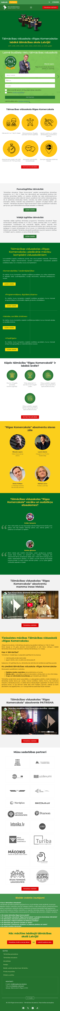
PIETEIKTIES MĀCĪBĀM (30, 167)
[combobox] (7, 80)
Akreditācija (7, 961)
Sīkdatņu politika (8, 975)
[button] (58, 76)
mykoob (4, 2)
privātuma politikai (18, 92)
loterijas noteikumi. (24, 101)
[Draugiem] (37, 1008)
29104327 (21, 986)
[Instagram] (33, 1008)
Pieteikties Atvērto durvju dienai (19, 942)
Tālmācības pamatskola (10, 954)
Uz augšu (30, 998)
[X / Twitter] (28, 1008)
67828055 (55, 2)
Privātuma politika (9, 971)
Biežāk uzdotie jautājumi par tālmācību (15, 968)
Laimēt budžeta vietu (44, 942)
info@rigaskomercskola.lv (19, 984)
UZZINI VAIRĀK (30, 210)
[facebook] (23, 1008)
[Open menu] (31, 7)
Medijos (5, 964)
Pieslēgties (13, 2)
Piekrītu (16, 92)
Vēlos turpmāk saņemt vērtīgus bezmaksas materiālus (24, 90)
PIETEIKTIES (30, 97)
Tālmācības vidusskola (10, 957)
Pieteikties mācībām (50, 7)
